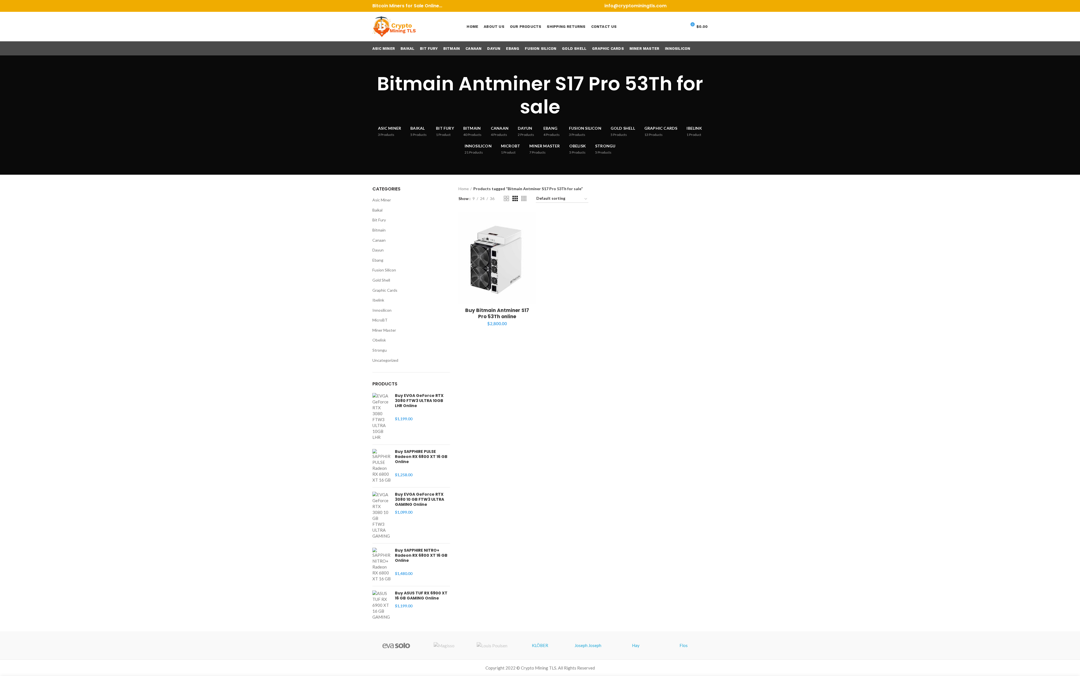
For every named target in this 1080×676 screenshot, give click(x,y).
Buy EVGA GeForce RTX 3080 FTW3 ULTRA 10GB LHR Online (419, 400)
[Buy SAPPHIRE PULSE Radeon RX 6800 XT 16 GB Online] (381, 466)
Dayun (378, 250)
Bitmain (379, 230)
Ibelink (378, 300)
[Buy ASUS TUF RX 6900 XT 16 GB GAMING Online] (381, 605)
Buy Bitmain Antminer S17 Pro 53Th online (497, 313)
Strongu (379, 350)
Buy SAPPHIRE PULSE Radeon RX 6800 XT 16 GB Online (421, 456)
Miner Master (384, 330)
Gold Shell (381, 280)
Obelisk (379, 340)
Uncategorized (385, 360)
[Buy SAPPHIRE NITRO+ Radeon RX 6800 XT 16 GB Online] (381, 565)
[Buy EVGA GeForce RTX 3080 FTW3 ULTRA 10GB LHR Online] (381, 416)
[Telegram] (704, 6)
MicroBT (380, 320)
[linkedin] (697, 6)
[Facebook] (676, 6)
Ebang (377, 260)
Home (463, 188)
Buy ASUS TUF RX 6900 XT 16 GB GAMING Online (421, 595)
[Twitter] (683, 6)
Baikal (377, 210)
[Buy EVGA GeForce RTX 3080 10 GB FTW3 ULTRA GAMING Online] (381, 515)
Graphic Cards (384, 290)
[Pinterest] (690, 6)
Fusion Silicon (384, 270)
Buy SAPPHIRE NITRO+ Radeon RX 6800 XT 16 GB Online (421, 555)
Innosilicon (382, 310)
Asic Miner (381, 199)
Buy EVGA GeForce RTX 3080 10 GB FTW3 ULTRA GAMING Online (419, 499)
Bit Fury (379, 219)
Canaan (379, 240)
